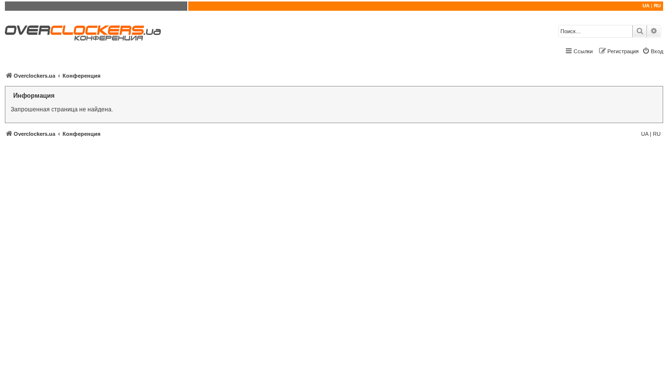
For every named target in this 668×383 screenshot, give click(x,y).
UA (646, 5)
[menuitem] (652, 51)
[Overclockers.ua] (83, 33)
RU (657, 5)
